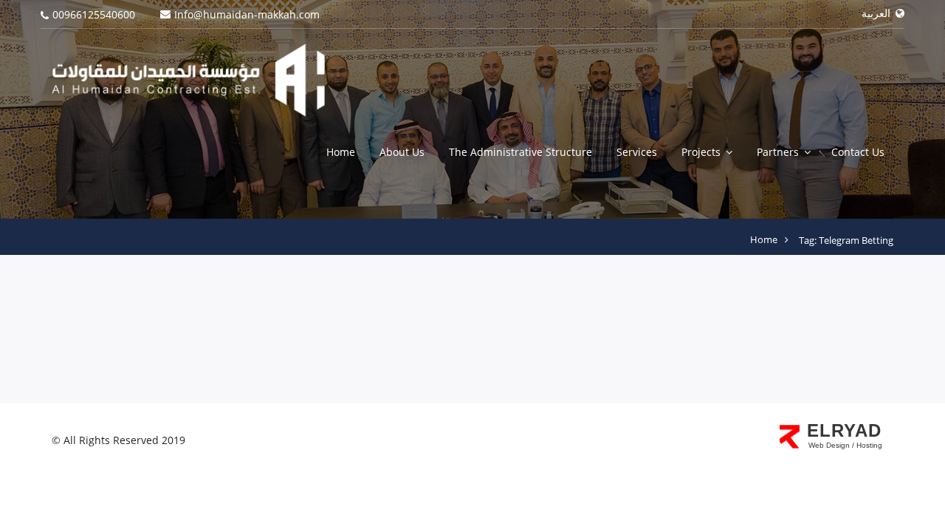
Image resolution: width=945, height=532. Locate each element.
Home (340, 152)
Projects (701, 152)
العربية (877, 13)
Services (636, 152)
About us (402, 152)
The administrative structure (520, 152)
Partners (778, 152)
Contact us (857, 152)
